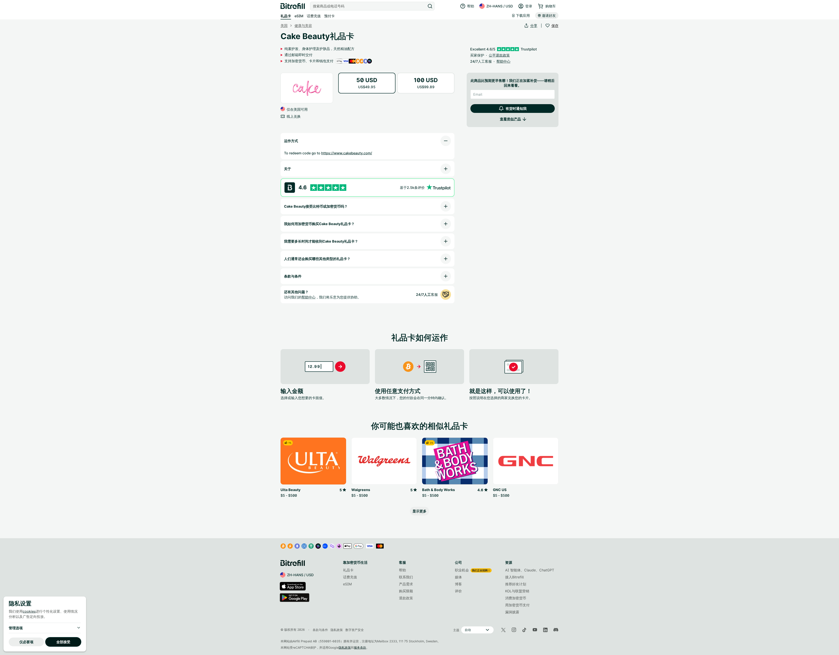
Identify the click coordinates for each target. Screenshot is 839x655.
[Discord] (555, 630)
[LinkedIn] (545, 630)
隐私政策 (345, 647)
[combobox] (368, 6)
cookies (29, 611)
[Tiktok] (524, 630)
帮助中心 (308, 297)
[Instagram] (514, 630)
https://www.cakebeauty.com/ (346, 153)
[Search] (430, 6)
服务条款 (360, 647)
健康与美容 (303, 25)
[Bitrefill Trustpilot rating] (328, 187)
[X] (503, 630)
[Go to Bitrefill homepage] (293, 6)
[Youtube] (534, 630)
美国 (284, 25)
